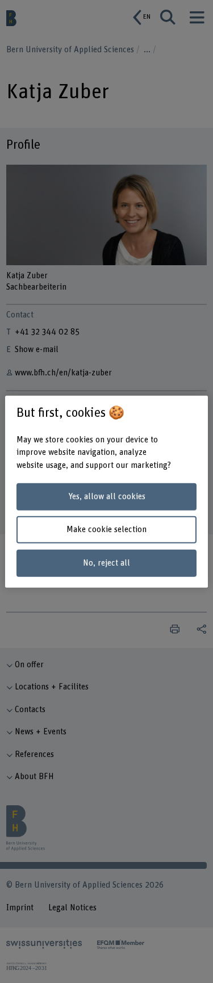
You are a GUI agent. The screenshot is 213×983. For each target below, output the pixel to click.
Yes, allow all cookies (106, 496)
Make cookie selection (106, 529)
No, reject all (106, 563)
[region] (106, 491)
